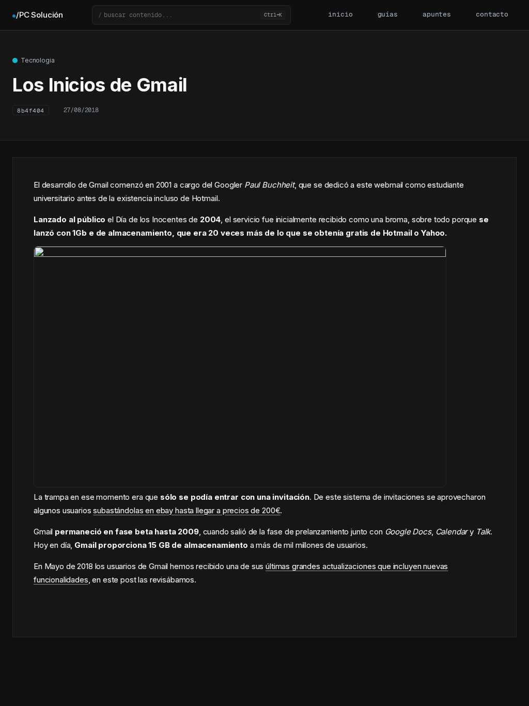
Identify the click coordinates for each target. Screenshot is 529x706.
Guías (388, 14)
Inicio (340, 14)
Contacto (492, 14)
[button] (191, 15)
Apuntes (437, 14)
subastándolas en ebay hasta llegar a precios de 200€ (186, 510)
